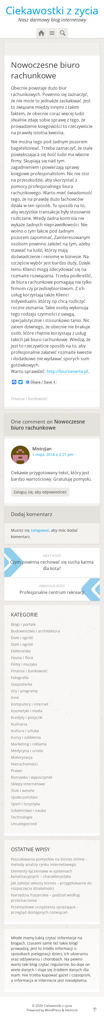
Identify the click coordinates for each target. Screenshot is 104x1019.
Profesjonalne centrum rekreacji (51, 589)
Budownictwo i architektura (35, 631)
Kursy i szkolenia (26, 737)
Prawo (16, 770)
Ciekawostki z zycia (52, 10)
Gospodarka (21, 684)
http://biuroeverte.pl (67, 371)
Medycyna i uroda (27, 750)
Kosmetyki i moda (26, 710)
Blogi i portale (23, 624)
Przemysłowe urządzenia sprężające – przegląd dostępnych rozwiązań (44, 909)
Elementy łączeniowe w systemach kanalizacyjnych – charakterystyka (41, 874)
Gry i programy (24, 690)
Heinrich (71, 1010)
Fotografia (20, 677)
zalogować (40, 530)
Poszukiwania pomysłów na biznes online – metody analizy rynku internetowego (49, 862)
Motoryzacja (22, 757)
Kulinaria (19, 724)
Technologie (22, 817)
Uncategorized (24, 823)
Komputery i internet (29, 704)
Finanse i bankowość (29, 398)
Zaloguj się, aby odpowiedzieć (40, 491)
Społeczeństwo (24, 797)
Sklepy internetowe (28, 783)
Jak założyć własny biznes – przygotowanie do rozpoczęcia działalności (51, 885)
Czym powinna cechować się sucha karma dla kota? (52, 562)
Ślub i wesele (22, 790)
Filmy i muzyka (24, 664)
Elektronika (21, 650)
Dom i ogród (22, 637)
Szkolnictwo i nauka (28, 810)
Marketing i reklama (29, 744)
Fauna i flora (22, 657)
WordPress (53, 1010)
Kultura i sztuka (25, 730)
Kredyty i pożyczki (27, 717)
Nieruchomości (24, 763)
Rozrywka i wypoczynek (31, 777)
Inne (15, 697)
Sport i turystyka (25, 803)
